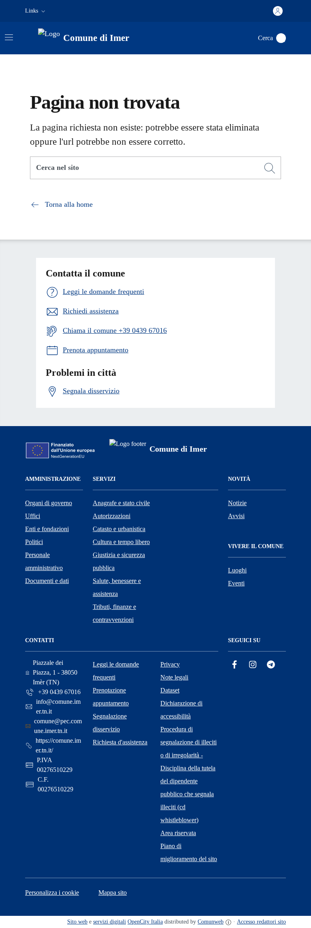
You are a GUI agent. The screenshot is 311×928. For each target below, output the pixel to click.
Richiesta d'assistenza (120, 742)
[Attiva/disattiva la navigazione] (9, 37)
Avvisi (236, 515)
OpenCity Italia (145, 922)
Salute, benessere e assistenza (117, 587)
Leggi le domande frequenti (116, 671)
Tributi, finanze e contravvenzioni (114, 613)
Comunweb (211, 922)
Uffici (32, 515)
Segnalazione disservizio (110, 723)
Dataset (169, 690)
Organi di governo (48, 502)
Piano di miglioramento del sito (188, 852)
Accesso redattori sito (261, 922)
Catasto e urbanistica (119, 528)
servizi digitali (109, 922)
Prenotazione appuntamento (111, 697)
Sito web (77, 922)
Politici (34, 541)
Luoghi (237, 570)
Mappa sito (112, 892)
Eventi (236, 583)
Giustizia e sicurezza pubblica (119, 561)
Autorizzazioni (111, 515)
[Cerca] (269, 168)
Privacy (170, 664)
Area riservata (178, 832)
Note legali (174, 677)
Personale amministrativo (44, 561)
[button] (36, 11)
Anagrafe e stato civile (121, 502)
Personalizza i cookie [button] (52, 892)
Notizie (237, 502)
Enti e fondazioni (47, 528)
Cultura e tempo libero (121, 541)
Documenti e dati (47, 580)
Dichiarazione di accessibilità (181, 710)
